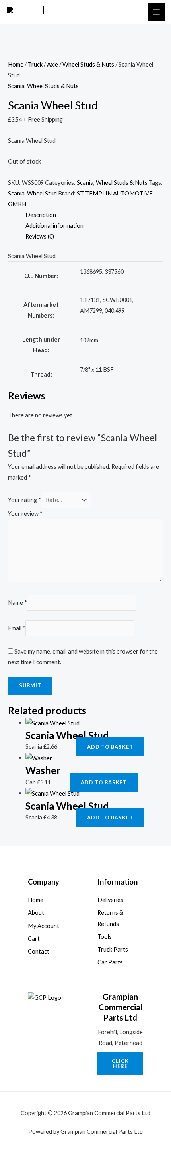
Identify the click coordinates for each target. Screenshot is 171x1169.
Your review (25, 513)
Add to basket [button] (110, 747)
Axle (52, 64)
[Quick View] (72, 746)
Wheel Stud (42, 193)
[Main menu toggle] (156, 12)
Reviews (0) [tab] (39, 236)
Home (15, 64)
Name (17, 602)
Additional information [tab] (54, 225)
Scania (16, 86)
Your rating (24, 499)
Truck (35, 64)
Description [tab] (40, 214)
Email (16, 628)
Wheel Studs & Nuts (88, 64)
